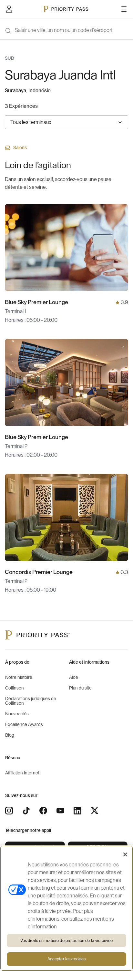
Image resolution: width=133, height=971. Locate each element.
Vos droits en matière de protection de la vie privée (66, 940)
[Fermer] (125, 854)
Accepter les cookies (66, 959)
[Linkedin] (77, 810)
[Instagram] (9, 810)
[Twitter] (94, 810)
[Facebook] (43, 810)
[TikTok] (26, 810)
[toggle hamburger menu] (124, 9)
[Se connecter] (9, 9)
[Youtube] (60, 810)
